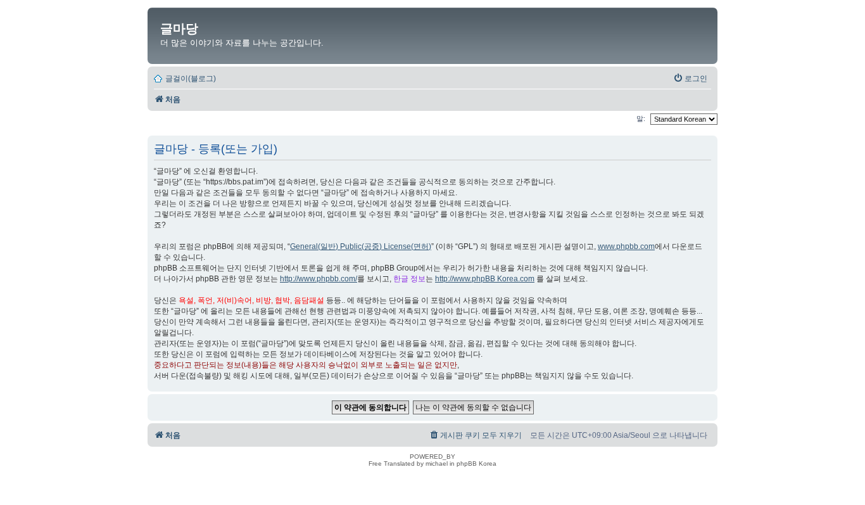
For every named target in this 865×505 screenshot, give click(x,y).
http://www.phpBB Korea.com (484, 278)
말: (641, 118)
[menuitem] (690, 78)
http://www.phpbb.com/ (318, 278)
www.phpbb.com (626, 246)
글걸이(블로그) (190, 78)
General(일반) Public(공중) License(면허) (360, 246)
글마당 (179, 28)
